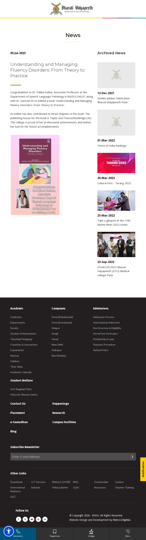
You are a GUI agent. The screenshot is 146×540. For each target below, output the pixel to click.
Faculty (14, 328)
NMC (76, 481)
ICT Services (38, 481)
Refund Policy (100, 350)
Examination (17, 350)
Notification (143, 469)
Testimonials (101, 481)
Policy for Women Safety (24, 394)
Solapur (56, 328)
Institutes (16, 316)
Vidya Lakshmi (60, 487)
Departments (17, 322)
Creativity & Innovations (24, 344)
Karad (55, 339)
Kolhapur (57, 350)
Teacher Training (124, 487)
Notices (14, 355)
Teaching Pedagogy (21, 339)
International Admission (106, 322)
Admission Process (103, 316)
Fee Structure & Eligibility (107, 328)
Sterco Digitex (122, 519)
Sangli (55, 333)
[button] (9, 531)
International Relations (17, 489)
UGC (13, 496)
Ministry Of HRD (61, 481)
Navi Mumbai (59, 355)
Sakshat (35, 487)
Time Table (16, 366)
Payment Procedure (104, 344)
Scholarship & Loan (103, 339)
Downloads (16, 481)
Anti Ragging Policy (21, 389)
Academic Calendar (21, 372)
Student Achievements (23, 333)
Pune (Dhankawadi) (62, 316)
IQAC (76, 487)
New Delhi (57, 344)
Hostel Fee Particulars (105, 333)
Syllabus (14, 361)
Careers (119, 481)
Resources (100, 487)
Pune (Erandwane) (62, 322)
